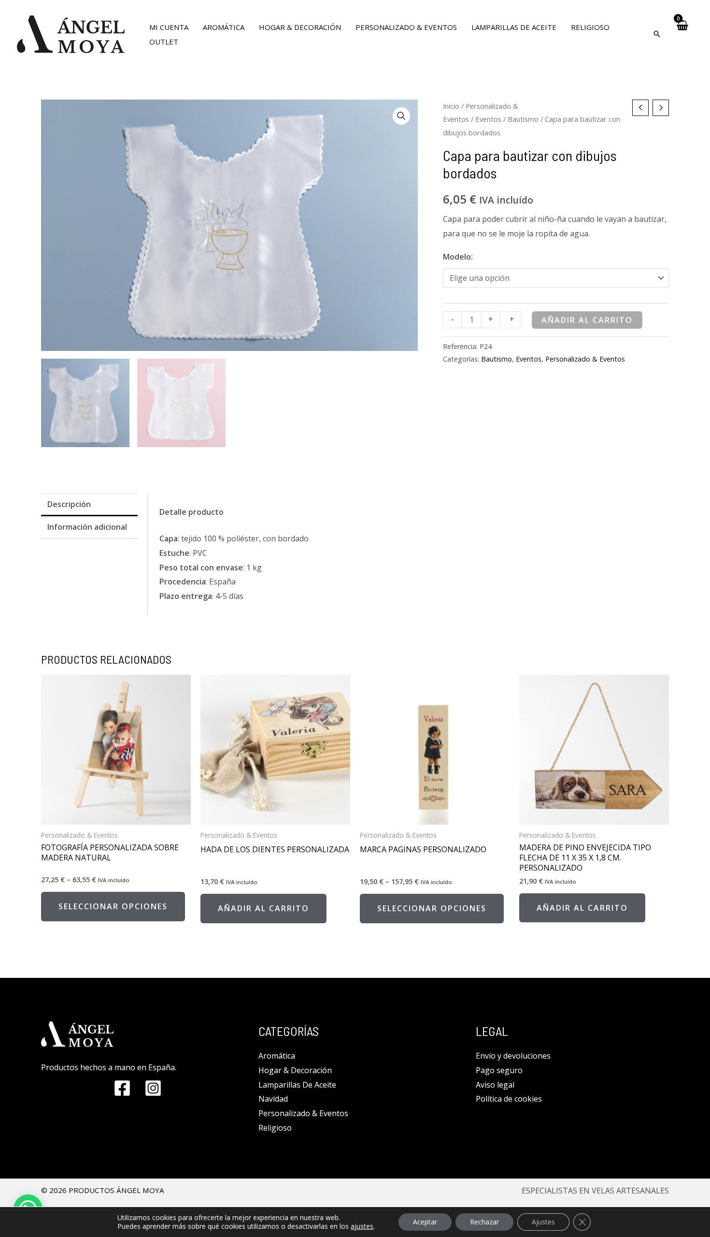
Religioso (275, 1127)
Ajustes (543, 1221)
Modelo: (458, 256)
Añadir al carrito (587, 320)
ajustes (362, 1226)
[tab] (89, 505)
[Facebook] (122, 1088)
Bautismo (523, 119)
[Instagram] (153, 1088)
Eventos (488, 119)
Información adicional (87, 527)
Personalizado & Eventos (585, 359)
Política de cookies (509, 1098)
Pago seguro (499, 1070)
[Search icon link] (657, 34)
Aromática (276, 1055)
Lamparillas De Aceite (297, 1084)
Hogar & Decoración (295, 1070)
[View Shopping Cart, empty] (682, 34)
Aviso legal (495, 1084)
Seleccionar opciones (113, 906)
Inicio (451, 106)
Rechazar (484, 1221)
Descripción (69, 504)
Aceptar (425, 1221)
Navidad (273, 1098)
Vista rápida (116, 816)
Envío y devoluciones (513, 1055)
